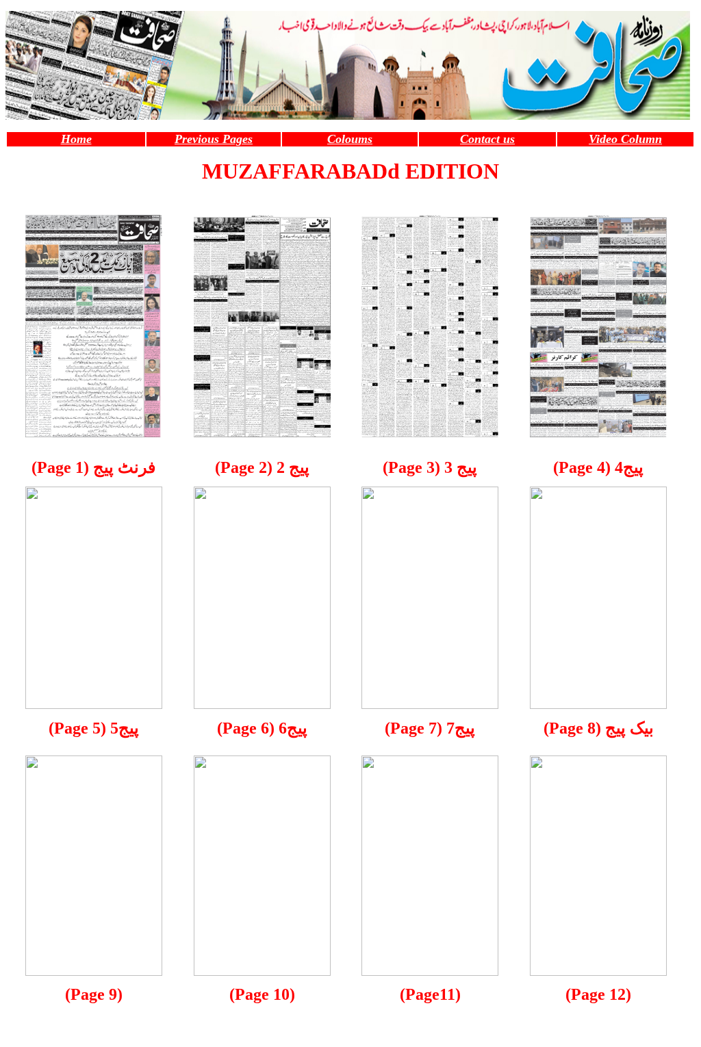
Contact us (487, 139)
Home (76, 139)
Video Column (625, 139)
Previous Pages (214, 139)
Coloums (349, 139)
